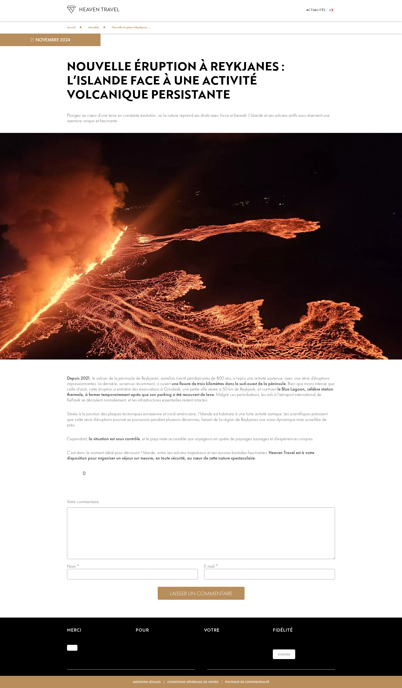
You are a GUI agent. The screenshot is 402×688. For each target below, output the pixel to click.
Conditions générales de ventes (193, 682)
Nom (73, 566)
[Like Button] (71, 473)
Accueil (71, 27)
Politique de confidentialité (247, 682)
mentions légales (147, 682)
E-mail (211, 566)
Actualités (315, 10)
